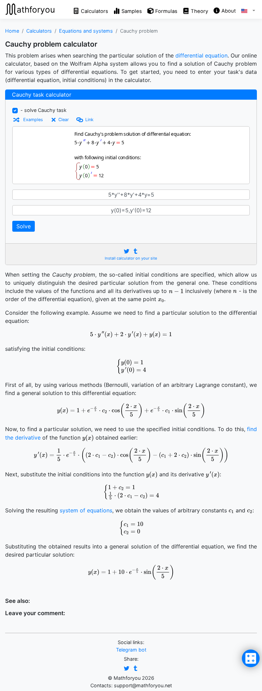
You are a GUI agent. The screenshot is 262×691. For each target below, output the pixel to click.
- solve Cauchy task (43, 110)
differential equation (201, 55)
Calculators (39, 31)
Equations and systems (86, 31)
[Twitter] (126, 251)
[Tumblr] (135, 251)
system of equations (86, 510)
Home (12, 31)
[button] (245, 10)
